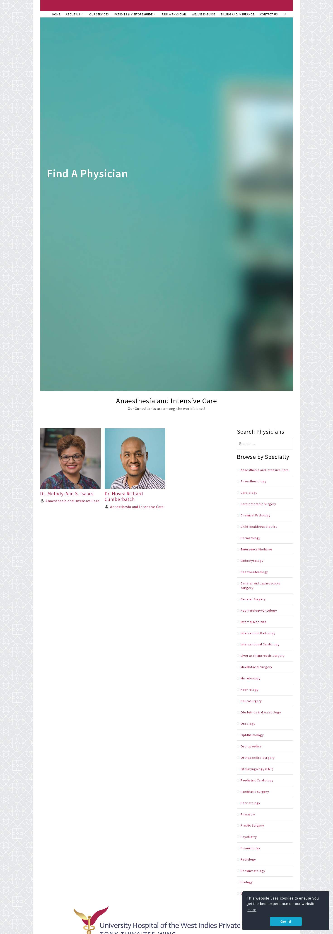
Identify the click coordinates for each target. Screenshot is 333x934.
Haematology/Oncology (259, 610)
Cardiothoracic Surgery (258, 504)
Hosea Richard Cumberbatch (124, 496)
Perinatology (250, 803)
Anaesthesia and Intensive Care (72, 501)
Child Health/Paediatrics (259, 527)
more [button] (251, 910)
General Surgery (253, 599)
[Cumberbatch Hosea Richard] (135, 487)
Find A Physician (174, 14)
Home (56, 14)
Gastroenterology (254, 572)
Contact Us (269, 14)
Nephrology (249, 690)
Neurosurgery (251, 701)
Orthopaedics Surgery (258, 758)
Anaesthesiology (253, 481)
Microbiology (251, 678)
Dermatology (251, 538)
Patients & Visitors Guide (133, 14)
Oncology (248, 724)
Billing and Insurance (237, 14)
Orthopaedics (251, 746)
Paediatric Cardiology (257, 780)
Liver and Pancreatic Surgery (263, 656)
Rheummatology (253, 871)
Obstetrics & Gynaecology (261, 712)
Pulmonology (250, 848)
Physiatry (248, 814)
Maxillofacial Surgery (256, 667)
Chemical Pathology (255, 515)
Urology (247, 882)
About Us (73, 14)
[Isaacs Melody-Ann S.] (70, 487)
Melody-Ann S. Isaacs (67, 494)
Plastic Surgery (252, 825)
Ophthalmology (252, 735)
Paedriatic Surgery (255, 792)
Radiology (248, 859)
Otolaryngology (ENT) (257, 769)
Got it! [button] (286, 921)
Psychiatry (249, 837)
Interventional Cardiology (260, 644)
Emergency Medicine (256, 549)
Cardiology (249, 493)
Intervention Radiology (258, 633)
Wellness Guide (203, 14)
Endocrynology (252, 561)
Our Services (99, 14)
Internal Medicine (254, 622)
